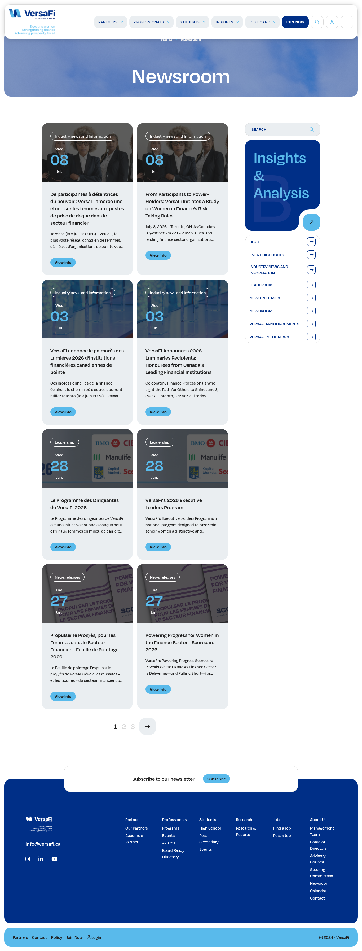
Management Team (322, 831)
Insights (224, 22)
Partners (108, 22)
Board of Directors (318, 845)
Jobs (277, 819)
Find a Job (282, 828)
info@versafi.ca (43, 844)
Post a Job (282, 835)
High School (210, 828)
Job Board (259, 22)
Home (166, 39)
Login (96, 937)
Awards (168, 842)
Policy (56, 937)
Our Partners (136, 828)
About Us (318, 819)
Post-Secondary (209, 838)
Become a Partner (134, 838)
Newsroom (320, 883)
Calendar (318, 890)
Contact (317, 898)
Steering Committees (321, 872)
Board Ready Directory (173, 853)
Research (244, 819)
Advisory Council (318, 859)
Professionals (149, 22)
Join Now (295, 22)
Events (168, 835)
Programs (170, 828)
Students (190, 22)
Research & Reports (246, 831)
